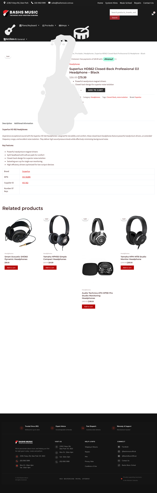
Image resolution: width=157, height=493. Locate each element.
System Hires (111, 2)
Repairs (137, 2)
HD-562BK (26, 177)
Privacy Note (89, 461)
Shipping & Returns (91, 447)
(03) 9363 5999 (25, 461)
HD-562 (25, 182)
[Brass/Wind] (67, 30)
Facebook (125, 447)
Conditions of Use (91, 466)
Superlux (138, 97)
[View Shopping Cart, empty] (152, 14)
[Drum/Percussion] (81, 25)
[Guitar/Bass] (10, 25)
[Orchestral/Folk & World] (73, 34)
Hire (86, 456)
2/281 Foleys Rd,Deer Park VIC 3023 (66, 448)
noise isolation (122, 97)
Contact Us (148, 2)
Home (100, 2)
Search (114, 17)
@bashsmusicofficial (129, 451)
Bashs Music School (129, 465)
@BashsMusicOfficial (129, 456)
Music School (126, 2)
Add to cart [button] (11, 267)
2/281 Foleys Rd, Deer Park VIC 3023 (32, 456)
